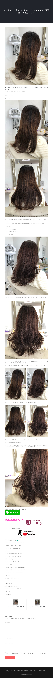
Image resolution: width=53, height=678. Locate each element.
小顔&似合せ (39, 670)
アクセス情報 (6, 671)
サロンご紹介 (6, 670)
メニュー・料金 (32, 670)
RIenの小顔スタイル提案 (15, 670)
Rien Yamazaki (17, 91)
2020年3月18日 (7, 91)
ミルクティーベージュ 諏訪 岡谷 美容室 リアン (37, 607)
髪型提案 (23, 91)
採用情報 (44, 670)
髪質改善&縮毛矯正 (24, 670)
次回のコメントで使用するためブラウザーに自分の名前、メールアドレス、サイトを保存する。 (25, 653)
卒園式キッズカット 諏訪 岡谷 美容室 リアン (16, 607)
